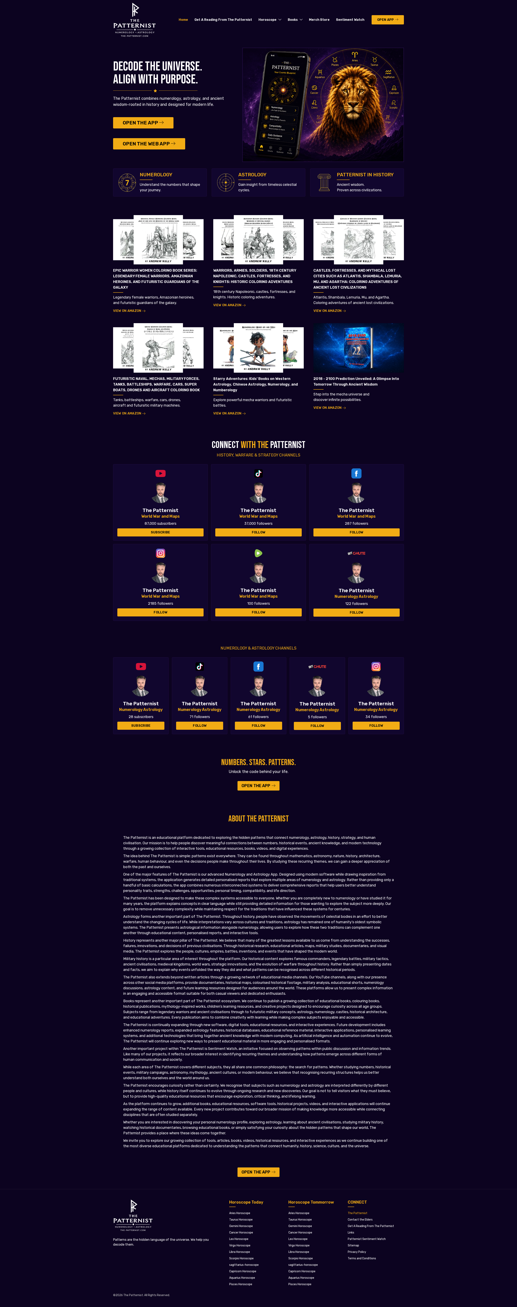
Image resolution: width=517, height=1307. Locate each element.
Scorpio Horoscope (241, 1258)
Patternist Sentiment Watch (367, 1239)
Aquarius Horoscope (242, 1278)
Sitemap (353, 1245)
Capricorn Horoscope (242, 1271)
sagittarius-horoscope (244, 1265)
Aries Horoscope (239, 1213)
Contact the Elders (360, 1219)
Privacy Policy (357, 1252)
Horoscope (267, 20)
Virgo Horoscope (239, 1245)
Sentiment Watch (350, 20)
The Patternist (357, 1213)
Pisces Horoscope (240, 1284)
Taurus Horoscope (241, 1219)
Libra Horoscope (239, 1252)
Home (183, 20)
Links (351, 1232)
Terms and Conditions (362, 1258)
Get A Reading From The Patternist (223, 20)
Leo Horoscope (238, 1239)
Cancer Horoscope (241, 1232)
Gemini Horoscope (241, 1226)
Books (293, 20)
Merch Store (319, 20)
